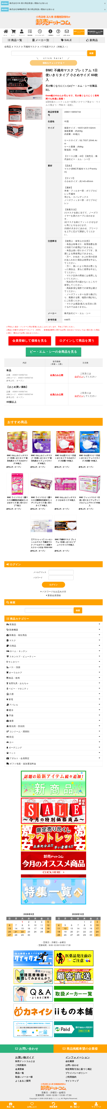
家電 (10, 699)
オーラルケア (15, 672)
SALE (68, 40)
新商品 (93, 40)
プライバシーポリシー (76, 1072)
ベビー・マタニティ (18, 688)
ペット (12, 752)
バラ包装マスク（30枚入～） (54, 46)
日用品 (12, 645)
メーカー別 (42, 40)
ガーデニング (15, 747)
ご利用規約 (71, 1076)
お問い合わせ (28, 1048)
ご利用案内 (20, 1065)
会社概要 (70, 1061)
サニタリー (13, 661)
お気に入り (32, 1106)
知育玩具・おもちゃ (18, 683)
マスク (17, 46)
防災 (11, 736)
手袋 (10, 715)
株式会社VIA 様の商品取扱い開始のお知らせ (29, 3)
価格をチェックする (53, 62)
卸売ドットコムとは (25, 1061)
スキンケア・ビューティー (22, 656)
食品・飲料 (14, 677)
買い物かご (75, 1106)
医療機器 (13, 629)
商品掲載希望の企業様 (82, 1048)
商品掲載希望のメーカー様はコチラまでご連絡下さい (95, 32)
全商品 (7, 46)
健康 (11, 720)
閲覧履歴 (53, 1106)
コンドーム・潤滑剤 (19, 731)
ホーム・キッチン (18, 651)
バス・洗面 (14, 667)
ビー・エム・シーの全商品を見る (53, 351)
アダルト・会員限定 (19, 758)
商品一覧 (16, 40)
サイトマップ (72, 1080)
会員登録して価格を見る (29, 340)
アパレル (13, 704)
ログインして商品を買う (77, 340)
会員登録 (19, 1068)
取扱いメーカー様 (24, 1076)
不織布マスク (30, 46)
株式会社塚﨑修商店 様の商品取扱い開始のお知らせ (32, 9)
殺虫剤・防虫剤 (17, 726)
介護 (11, 693)
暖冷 (10, 710)
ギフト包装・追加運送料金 (22, 763)
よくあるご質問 (23, 1080)
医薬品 (12, 624)
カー (11, 742)
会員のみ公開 (56, 374)
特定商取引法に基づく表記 (79, 1068)
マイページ (96, 1106)
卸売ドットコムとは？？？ (79, 32)
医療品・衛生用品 (18, 634)
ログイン (79, 376)
